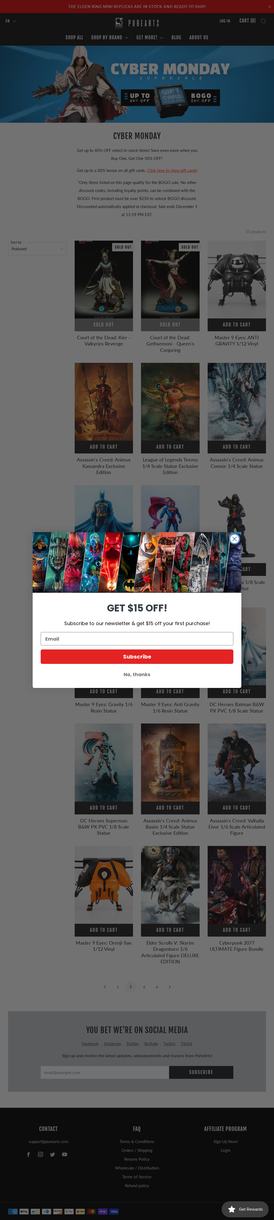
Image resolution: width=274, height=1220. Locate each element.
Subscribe (137, 656)
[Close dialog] (234, 539)
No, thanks (137, 674)
